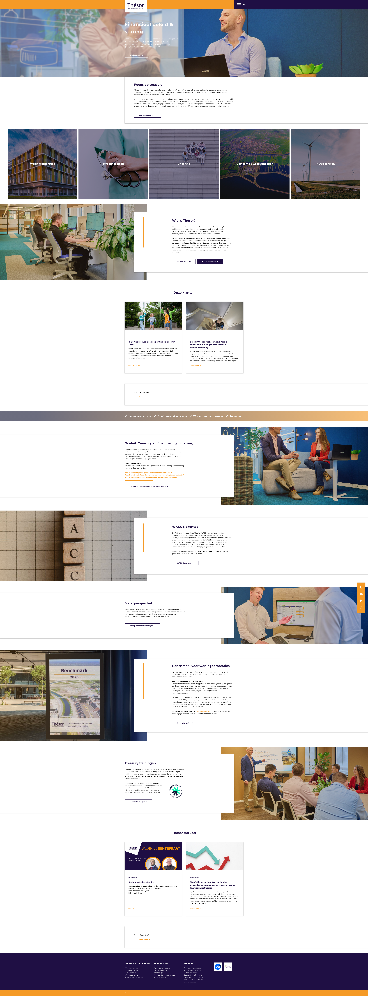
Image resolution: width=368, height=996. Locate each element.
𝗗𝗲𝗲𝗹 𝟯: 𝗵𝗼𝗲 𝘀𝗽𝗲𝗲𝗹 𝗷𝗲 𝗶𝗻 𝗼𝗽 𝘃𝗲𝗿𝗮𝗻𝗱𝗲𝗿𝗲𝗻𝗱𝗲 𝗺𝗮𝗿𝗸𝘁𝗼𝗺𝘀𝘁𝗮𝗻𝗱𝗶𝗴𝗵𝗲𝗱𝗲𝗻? (151, 477)
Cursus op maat (190, 973)
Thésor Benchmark (203, 711)
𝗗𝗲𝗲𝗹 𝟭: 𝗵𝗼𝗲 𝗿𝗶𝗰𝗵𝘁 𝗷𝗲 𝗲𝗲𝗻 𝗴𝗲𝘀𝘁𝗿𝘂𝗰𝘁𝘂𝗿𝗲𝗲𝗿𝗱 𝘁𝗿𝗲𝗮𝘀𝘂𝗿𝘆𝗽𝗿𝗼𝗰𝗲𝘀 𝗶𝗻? (149, 473)
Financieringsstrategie (193, 968)
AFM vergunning (131, 975)
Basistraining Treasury (193, 975)
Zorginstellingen (113, 163)
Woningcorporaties (42, 163)
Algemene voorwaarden (134, 977)
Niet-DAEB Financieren (193, 977)
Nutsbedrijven (326, 163)
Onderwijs (184, 163)
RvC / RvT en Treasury (192, 970)
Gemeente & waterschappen (255, 163)
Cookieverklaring (131, 970)
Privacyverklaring (131, 968)
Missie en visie (130, 973)
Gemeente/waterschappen (165, 975)
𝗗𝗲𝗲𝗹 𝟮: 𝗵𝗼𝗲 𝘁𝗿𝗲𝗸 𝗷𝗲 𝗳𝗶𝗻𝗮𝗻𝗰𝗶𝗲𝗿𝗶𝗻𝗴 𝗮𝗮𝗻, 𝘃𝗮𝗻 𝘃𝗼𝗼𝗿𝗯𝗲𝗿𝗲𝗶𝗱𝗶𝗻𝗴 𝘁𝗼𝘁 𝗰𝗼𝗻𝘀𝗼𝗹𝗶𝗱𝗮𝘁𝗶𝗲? (154, 475)
